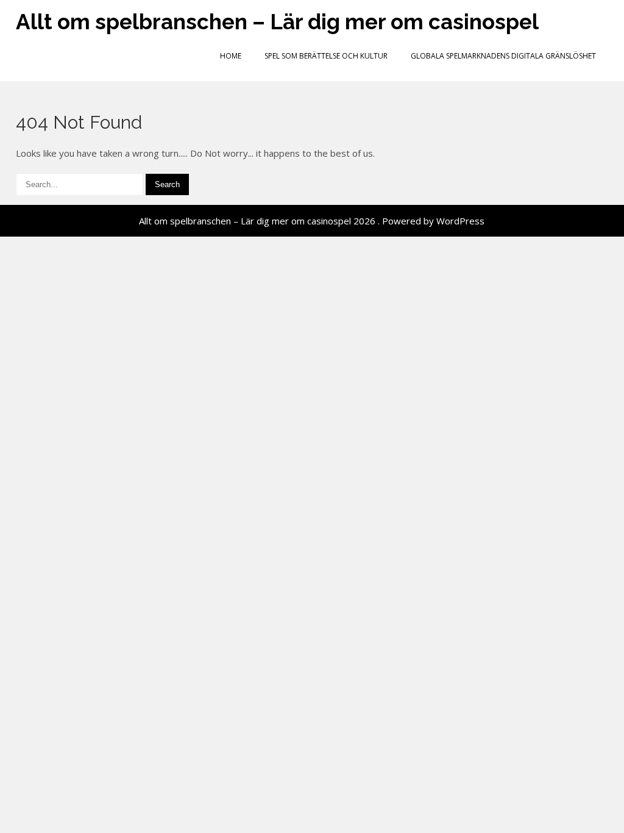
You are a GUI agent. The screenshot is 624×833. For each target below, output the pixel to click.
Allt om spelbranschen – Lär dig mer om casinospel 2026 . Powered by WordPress (311, 221)
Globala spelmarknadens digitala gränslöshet (503, 56)
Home (230, 56)
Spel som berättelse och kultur (326, 56)
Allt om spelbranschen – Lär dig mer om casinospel (277, 21)
